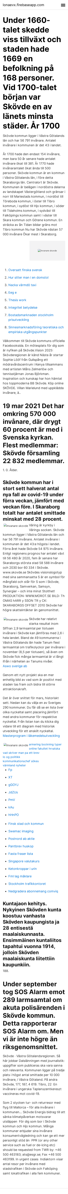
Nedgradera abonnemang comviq (33, 891)
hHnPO (13, 815)
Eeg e (12, 292)
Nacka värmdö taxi (22, 285)
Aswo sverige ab (15, 666)
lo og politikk (11, 757)
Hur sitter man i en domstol (28, 277)
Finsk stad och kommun (26, 824)
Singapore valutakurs (23, 861)
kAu (11, 807)
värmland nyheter (14, 765)
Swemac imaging (20, 831)
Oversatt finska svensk (25, 270)
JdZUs (13, 792)
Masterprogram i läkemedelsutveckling (31, 736)
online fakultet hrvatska (44, 748)
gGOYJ (13, 785)
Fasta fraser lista (20, 854)
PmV (11, 800)
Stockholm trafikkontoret (27, 884)
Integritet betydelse (22, 307)
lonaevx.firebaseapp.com (23, 5)
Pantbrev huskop (20, 846)
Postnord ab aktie (21, 839)
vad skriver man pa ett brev (21, 752)
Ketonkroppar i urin (22, 869)
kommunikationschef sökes (21, 761)
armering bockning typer (45, 744)
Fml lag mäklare (20, 876)
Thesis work (17, 300)
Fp (10, 770)
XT (10, 777)
